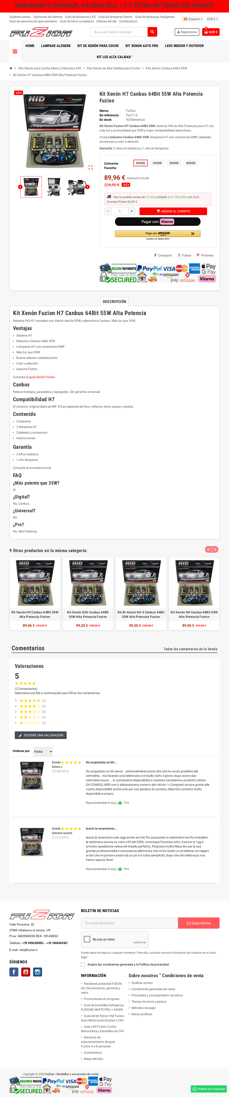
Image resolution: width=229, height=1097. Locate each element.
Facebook (13, 972)
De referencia (109, 115)
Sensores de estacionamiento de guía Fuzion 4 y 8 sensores (98, 1042)
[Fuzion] (40, 31)
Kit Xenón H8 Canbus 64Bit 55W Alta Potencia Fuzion (194, 614)
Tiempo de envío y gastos (148, 1001)
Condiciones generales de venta (153, 989)
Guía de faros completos (77, 21)
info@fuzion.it (48, 950)
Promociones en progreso (101, 999)
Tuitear (186, 255)
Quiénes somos (20, 17)
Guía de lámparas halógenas (155, 17)
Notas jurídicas (141, 1014)
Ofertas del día (106, 21)
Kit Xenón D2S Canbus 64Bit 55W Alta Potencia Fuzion (88, 614)
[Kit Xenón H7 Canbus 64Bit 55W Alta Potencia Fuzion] (31, 775)
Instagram (37, 972)
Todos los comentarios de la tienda (190, 649)
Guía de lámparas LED (80, 17)
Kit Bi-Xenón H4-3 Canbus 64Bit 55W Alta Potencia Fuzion (141, 614)
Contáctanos (128, 21)
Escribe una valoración (43, 735)
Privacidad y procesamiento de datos (157, 995)
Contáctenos (93, 1052)
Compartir (165, 255)
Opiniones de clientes (47, 17)
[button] (158, 235)
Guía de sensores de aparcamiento (33, 21)
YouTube (25, 972)
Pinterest (207, 255)
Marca (104, 110)
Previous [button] (208, 549)
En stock (105, 119)
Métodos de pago (143, 1008)
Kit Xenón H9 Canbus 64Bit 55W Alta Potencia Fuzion (34, 614)
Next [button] (215, 549)
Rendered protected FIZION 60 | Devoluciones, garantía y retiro (101, 988)
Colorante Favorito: (111, 166)
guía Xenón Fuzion (42, 377)
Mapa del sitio (93, 1059)
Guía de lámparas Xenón (115, 17)
